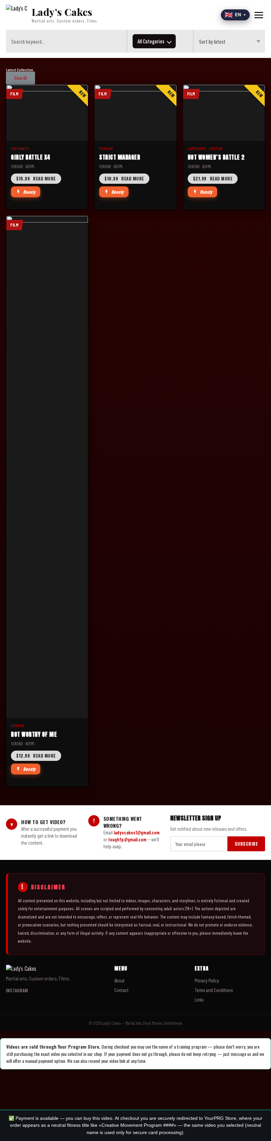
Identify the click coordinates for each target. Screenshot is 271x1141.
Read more (36, 178)
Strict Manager (119, 157)
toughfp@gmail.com (127, 839)
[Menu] (258, 15)
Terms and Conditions (214, 990)
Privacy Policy (207, 980)
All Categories (150, 41)
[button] (20, 78)
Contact (121, 990)
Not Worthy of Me (34, 734)
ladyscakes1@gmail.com (137, 832)
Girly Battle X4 (31, 157)
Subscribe (246, 843)
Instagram (17, 990)
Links (199, 1000)
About (119, 980)
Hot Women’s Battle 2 (216, 157)
